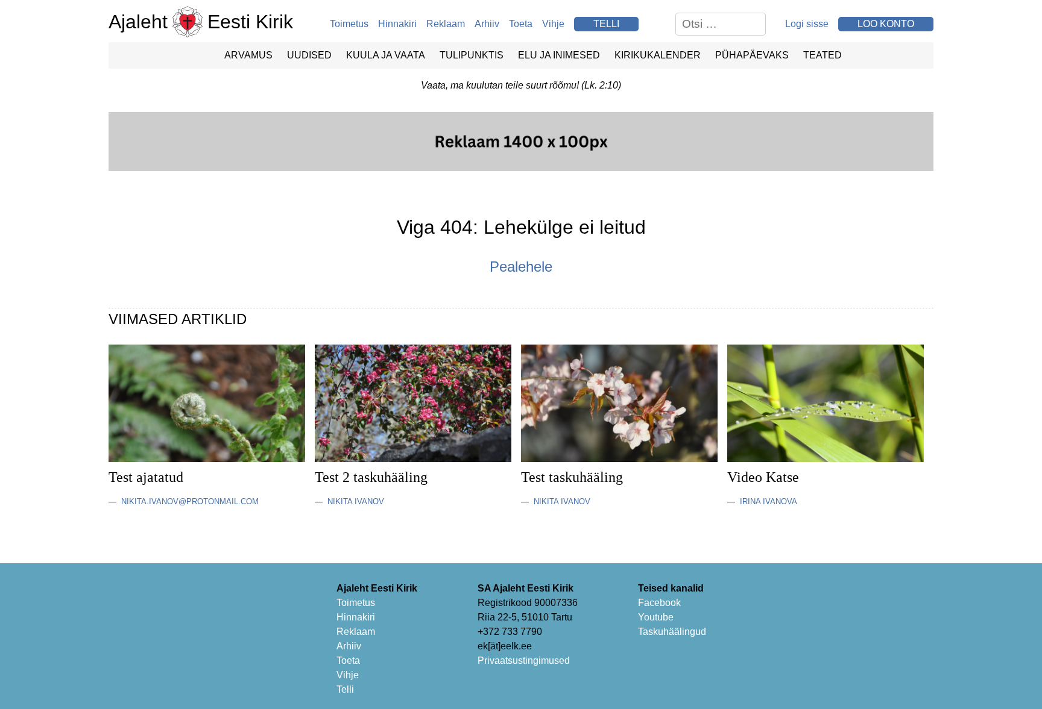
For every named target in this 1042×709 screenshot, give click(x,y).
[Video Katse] (825, 459)
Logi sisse (807, 24)
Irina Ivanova (768, 501)
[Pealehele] (187, 34)
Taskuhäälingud (672, 631)
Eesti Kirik (250, 22)
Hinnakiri (397, 24)
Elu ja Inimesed (559, 55)
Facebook (659, 603)
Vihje (553, 24)
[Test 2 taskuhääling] (413, 459)
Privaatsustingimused (524, 660)
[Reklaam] (521, 168)
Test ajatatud (146, 477)
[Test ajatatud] (207, 459)
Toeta (520, 24)
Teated (822, 55)
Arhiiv (487, 24)
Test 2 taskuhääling (371, 477)
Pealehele (521, 266)
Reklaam (445, 24)
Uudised (309, 55)
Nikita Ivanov (355, 501)
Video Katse (763, 477)
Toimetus (349, 24)
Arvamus (248, 55)
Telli (345, 689)
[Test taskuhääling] (619, 459)
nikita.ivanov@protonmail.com (190, 501)
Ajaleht (138, 22)
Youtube (656, 617)
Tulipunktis (472, 55)
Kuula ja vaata (385, 55)
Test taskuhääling (572, 477)
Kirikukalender (657, 55)
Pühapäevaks (752, 55)
